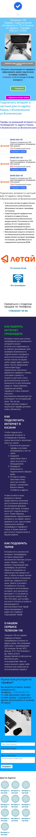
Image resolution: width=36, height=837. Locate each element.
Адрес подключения (9, 756)
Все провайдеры (18, 285)
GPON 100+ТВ (16, 140)
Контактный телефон (9, 748)
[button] (18, 14)
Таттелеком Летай (18, 268)
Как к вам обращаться (9, 741)
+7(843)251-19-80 (9, 77)
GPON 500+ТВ (16, 176)
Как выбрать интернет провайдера (13, 330)
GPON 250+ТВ (16, 158)
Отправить (6, 766)
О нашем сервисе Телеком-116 (13, 627)
